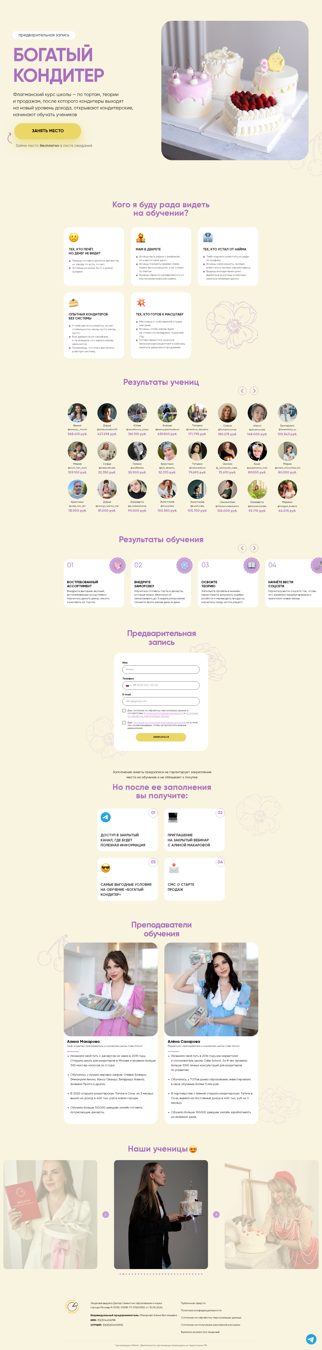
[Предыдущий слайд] (105, 1214)
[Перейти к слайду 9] (144, 1274)
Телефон (128, 678)
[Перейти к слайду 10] (147, 1274)
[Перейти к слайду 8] (141, 1274)
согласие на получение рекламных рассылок (159, 723)
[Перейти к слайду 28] (201, 1274)
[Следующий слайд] (216, 1214)
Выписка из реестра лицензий (200, 1332)
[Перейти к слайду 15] (162, 1274)
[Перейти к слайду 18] (171, 1274)
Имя (124, 663)
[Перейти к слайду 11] (150, 1274)
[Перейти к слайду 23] (186, 1274)
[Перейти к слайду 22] (183, 1274)
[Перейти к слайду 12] (153, 1274)
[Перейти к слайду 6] (135, 1274)
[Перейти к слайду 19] (174, 1274)
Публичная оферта (193, 1303)
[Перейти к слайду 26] (195, 1274)
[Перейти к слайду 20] (177, 1274)
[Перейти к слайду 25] (192, 1274)
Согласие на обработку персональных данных (211, 1317)
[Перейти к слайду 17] (168, 1274)
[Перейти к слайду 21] (180, 1274)
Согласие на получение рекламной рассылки (210, 1325)
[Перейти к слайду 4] (129, 1274)
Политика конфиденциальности (201, 1310)
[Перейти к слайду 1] (120, 1274)
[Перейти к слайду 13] (156, 1274)
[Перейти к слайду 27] (198, 1274)
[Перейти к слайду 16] (165, 1274)
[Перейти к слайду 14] (159, 1274)
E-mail (126, 694)
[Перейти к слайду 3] (126, 1274)
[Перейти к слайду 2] (123, 1274)
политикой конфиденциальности (164, 713)
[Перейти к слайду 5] (132, 1274)
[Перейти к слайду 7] (138, 1274)
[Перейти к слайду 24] (189, 1274)
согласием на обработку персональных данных (162, 714)
